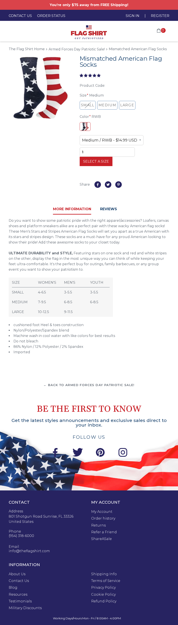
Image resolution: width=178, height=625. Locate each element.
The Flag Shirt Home (27, 49)
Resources (18, 594)
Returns (98, 525)
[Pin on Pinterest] (118, 184)
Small (87, 105)
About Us (17, 574)
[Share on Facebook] (97, 184)
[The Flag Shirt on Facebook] (55, 453)
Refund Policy (103, 601)
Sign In (132, 16)
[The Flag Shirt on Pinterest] (100, 453)
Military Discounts (25, 608)
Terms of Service (105, 581)
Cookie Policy (103, 594)
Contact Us (20, 16)
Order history (103, 518)
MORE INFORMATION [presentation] (72, 209)
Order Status (51, 16)
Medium (107, 105)
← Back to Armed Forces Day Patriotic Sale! (89, 385)
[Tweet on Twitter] (108, 184)
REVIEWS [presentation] (108, 209)
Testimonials (20, 601)
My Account (101, 511)
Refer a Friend (104, 532)
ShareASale (101, 539)
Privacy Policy (103, 587)
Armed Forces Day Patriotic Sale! (77, 49)
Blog (13, 587)
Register (160, 16)
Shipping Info (104, 574)
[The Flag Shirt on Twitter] (77, 453)
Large (127, 105)
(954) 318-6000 (21, 536)
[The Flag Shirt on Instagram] (122, 453)
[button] (90, 75)
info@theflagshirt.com (29, 551)
